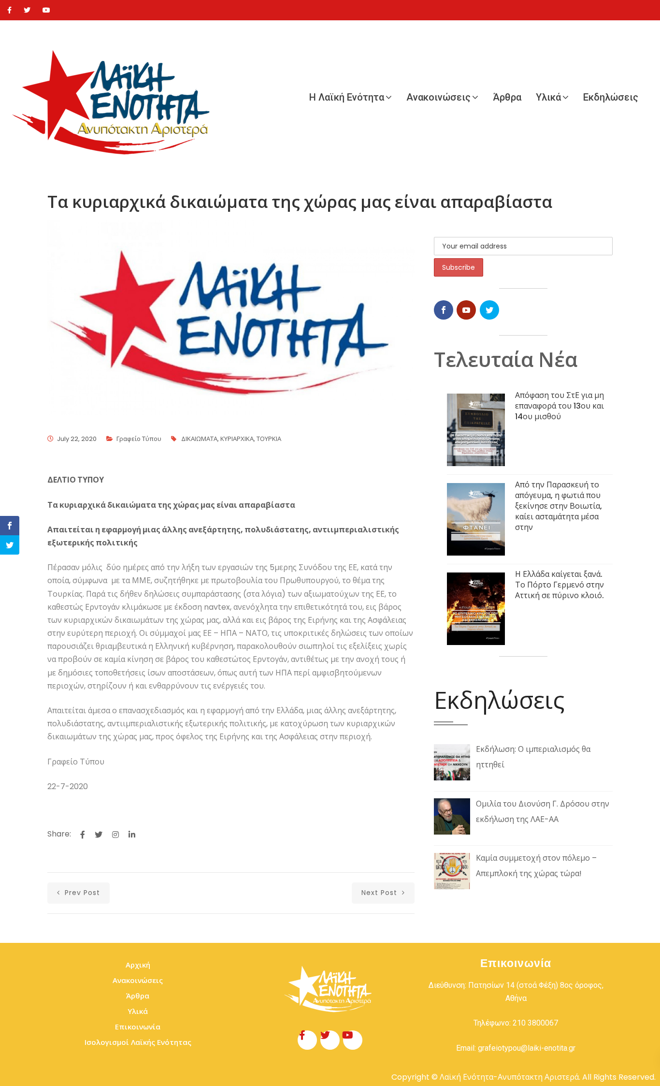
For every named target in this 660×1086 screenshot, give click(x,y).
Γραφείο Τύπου (138, 438)
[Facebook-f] (307, 1040)
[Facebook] (9, 10)
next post (380, 892)
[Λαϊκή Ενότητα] (116, 97)
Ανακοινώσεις (438, 97)
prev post (81, 892)
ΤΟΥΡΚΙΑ (269, 438)
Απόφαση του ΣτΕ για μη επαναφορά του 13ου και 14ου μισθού (559, 406)
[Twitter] (27, 10)
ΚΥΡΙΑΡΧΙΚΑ (237, 438)
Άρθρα (507, 97)
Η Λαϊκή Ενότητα (346, 97)
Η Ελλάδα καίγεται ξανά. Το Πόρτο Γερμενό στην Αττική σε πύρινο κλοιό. (559, 585)
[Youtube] (46, 10)
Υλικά (548, 97)
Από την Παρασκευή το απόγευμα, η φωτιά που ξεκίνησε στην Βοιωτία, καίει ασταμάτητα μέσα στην (558, 506)
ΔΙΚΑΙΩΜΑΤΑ (199, 438)
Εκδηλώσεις (610, 97)
